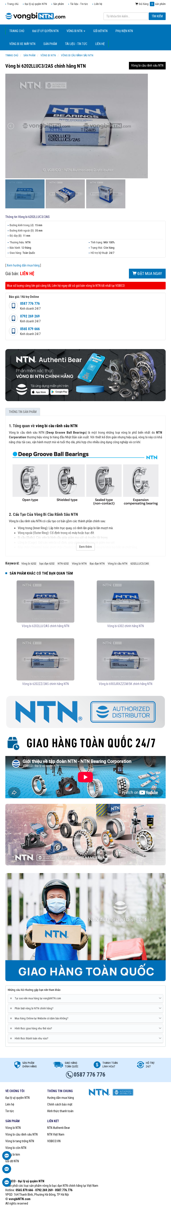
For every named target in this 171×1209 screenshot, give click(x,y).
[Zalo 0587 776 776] (6, 1157)
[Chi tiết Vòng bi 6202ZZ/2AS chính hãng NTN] (45, 659)
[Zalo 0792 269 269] (6, 1184)
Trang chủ (12, 4)
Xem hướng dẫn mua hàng (23, 265)
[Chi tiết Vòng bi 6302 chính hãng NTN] (125, 601)
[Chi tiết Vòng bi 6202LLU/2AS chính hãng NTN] (45, 601)
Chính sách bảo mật (59, 1104)
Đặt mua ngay (149, 273)
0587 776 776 (30, 303)
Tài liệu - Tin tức (79, 4)
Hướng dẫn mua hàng (60, 1097)
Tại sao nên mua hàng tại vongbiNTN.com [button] (36, 998)
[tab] (85, 998)
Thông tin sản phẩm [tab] (23, 412)
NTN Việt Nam (55, 1134)
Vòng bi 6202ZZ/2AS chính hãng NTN (45, 684)
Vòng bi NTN (13, 1128)
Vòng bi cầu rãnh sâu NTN (147, 65)
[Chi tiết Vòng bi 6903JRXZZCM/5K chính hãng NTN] (125, 659)
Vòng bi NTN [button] (75, 31)
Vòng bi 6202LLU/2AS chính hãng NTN (45, 626)
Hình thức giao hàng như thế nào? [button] (31, 1028)
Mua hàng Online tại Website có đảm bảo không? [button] (39, 1018)
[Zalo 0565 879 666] (6, 1171)
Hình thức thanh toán (60, 1111)
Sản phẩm (58, 4)
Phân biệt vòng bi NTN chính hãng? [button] (32, 1008)
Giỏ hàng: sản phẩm (152, 4)
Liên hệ (98, 4)
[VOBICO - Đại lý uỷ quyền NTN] (85, 834)
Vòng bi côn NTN (15, 1148)
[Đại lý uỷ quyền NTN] (35, 16)
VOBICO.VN (54, 1141)
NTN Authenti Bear (58, 1128)
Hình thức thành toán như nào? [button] (29, 1038)
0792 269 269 (30, 316)
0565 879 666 (30, 329)
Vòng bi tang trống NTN (19, 1141)
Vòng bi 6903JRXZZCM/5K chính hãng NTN (125, 684)
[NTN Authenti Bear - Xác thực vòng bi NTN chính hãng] (85, 375)
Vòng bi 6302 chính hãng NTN (125, 626)
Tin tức (9, 1111)
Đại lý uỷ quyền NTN (36, 4)
